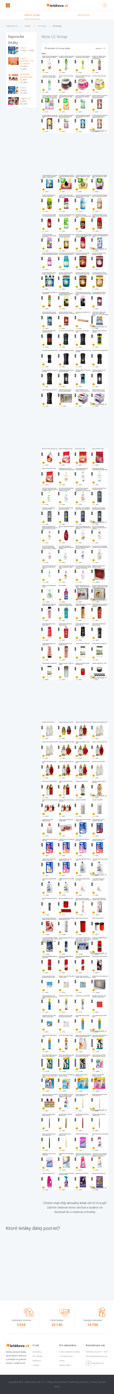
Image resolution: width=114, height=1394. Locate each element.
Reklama (37, 1360)
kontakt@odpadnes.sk (96, 1356)
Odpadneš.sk (12, 26)
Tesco (23, 47)
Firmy (62, 1360)
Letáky (28, 26)
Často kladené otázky (69, 1351)
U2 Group (41, 26)
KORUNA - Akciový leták (26, 75)
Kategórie (84, 15)
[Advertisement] (21, 127)
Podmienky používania (78, 1382)
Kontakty (37, 1351)
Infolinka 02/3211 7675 (97, 1351)
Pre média (37, 1356)
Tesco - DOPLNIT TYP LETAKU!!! (27, 61)
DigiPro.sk (25, 98)
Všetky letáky (32, 15)
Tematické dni (66, 1356)
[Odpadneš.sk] (57, 5)
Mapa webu (65, 1365)
